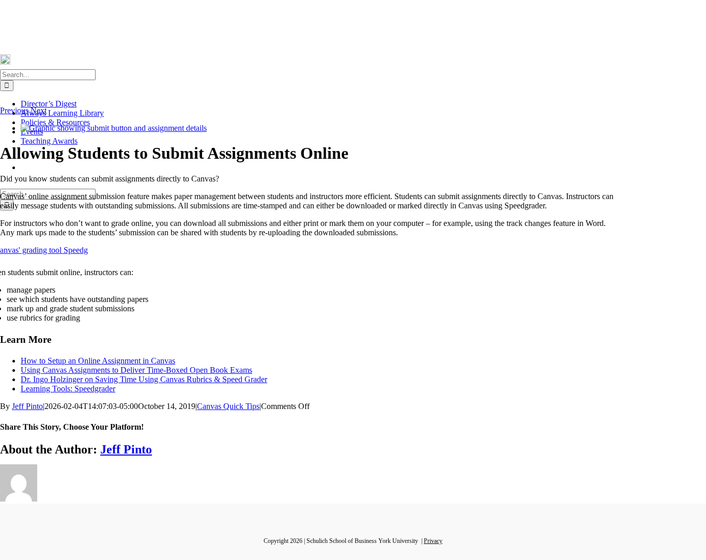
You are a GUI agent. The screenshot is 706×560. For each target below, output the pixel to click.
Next (38, 110)
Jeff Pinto (27, 406)
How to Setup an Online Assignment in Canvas (98, 360)
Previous (14, 110)
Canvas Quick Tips (228, 406)
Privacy (433, 540)
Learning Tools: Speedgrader (68, 388)
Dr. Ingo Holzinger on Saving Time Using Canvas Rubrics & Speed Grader (144, 379)
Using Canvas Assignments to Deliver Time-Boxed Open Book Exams (136, 370)
